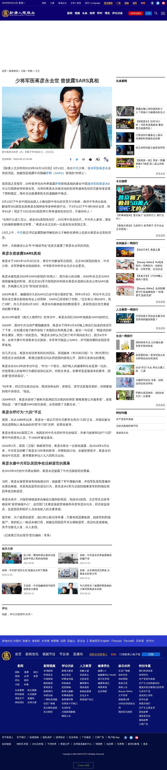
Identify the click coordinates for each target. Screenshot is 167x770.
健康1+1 (102, 670)
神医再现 (102, 687)
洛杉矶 (36, 640)
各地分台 (62, 3)
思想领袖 (66, 687)
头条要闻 (19, 690)
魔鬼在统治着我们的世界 (151, 687)
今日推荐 (121, 181)
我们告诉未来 (146, 670)
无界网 (120, 744)
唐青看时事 (67, 699)
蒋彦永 (103, 168)
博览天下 (19, 698)
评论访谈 (117, 13)
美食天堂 (123, 683)
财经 (26, 680)
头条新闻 (121, 80)
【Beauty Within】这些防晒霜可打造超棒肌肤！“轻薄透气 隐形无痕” (150, 292)
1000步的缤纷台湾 (126, 705)
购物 (143, 3)
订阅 (150, 654)
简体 (79, 3)
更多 (145, 744)
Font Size (97, 159)
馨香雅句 (84, 683)
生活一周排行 (124, 336)
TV (149, 13)
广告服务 (86, 737)
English (104, 640)
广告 (118, 3)
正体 (73, 3)
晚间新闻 (48, 683)
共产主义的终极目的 (149, 683)
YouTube (163, 3)
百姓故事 (143, 712)
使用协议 (60, 737)
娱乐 (35, 672)
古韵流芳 (84, 679)
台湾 (26, 676)
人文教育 (85, 665)
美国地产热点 (86, 699)
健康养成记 (103, 683)
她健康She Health (107, 675)
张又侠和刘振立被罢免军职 (150, 147)
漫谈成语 (84, 687)
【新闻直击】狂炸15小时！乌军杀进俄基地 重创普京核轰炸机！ (149, 125)
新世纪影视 (133, 744)
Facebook (152, 3)
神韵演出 (19, 702)
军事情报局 (67, 695)
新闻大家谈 (67, 670)
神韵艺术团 (22, 744)
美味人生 (123, 687)
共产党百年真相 (124, 419)
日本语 (140, 640)
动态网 (109, 744)
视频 (77, 13)
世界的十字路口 (70, 703)
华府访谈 (48, 695)
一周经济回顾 (50, 699)
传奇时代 (143, 675)
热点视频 (32, 690)
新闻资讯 (13, 71)
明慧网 (99, 744)
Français (117, 640)
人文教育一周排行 (127, 309)
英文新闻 (108, 3)
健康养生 (104, 665)
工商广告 (143, 724)
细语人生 (66, 716)
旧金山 (71, 640)
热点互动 (66, 675)
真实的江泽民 (146, 695)
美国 (17, 676)
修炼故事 (143, 720)
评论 (17, 680)
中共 (76, 168)
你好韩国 (123, 679)
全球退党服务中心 (82, 744)
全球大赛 (32, 702)
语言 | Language (92, 3)
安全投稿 (73, 737)
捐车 (135, 3)
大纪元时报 (37, 744)
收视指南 (34, 737)
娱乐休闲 (124, 665)
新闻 (69, 13)
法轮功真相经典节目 (127, 425)
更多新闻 (160, 301)
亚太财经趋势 (50, 707)
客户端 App (114, 737)
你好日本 (123, 675)
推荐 (92, 13)
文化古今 (84, 695)
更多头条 (160, 173)
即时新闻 (19, 694)
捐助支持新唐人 (98, 654)
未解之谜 (84, 670)
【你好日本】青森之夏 (148, 249)
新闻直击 (48, 687)
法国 (63, 640)
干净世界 (51, 744)
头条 (84, 13)
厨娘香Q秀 (123, 699)
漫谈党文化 (122, 432)
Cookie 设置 (83, 765)
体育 (35, 676)
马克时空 (66, 707)
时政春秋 (66, 683)
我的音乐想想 (125, 712)
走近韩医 (102, 691)
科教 (26, 684)
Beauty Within (125, 691)
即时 (99, 13)
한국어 (150, 640)
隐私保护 (47, 737)
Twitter (157, 3)
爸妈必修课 (85, 691)
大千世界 (123, 695)
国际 (17, 672)
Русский (129, 640)
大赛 (52, 3)
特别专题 (121, 412)
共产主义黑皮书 (147, 707)
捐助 (127, 3)
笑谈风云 (84, 675)
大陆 (23, 71)
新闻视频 (49, 665)
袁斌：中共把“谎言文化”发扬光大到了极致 (25, 570)
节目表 (64, 654)
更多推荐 (160, 235)
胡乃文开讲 (103, 679)
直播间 (78, 654)
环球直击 (48, 675)
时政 (30, 71)
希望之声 (64, 744)
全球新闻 (48, 670)
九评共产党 (144, 691)
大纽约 (17, 640)
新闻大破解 (67, 691)
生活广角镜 (124, 670)
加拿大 (26, 640)
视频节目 (48, 654)
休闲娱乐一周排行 (127, 243)
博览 (107, 13)
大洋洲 (45, 640)
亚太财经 (48, 712)
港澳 (26, 672)
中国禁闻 (48, 679)
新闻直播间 (136, 13)
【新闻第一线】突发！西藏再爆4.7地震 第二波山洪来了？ (150, 164)
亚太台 (81, 640)
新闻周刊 (48, 691)
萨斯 (49, 173)
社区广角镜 (49, 703)
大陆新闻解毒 (68, 712)
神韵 (44, 3)
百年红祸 (143, 699)
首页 (4, 71)
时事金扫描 (67, 679)
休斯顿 (55, 640)
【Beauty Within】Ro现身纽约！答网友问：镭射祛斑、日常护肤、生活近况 (149, 265)
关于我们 (21, 737)
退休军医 (93, 168)
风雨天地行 (144, 703)
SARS (59, 173)
